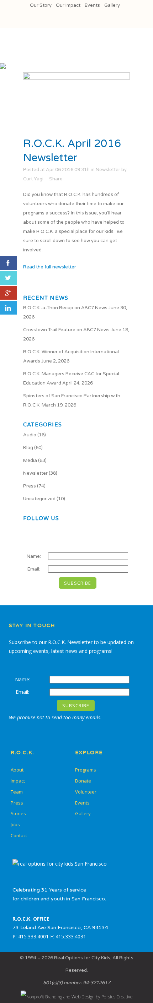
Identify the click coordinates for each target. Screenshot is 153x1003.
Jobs (15, 824)
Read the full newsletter (49, 267)
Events (92, 5)
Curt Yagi (33, 179)
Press (29, 486)
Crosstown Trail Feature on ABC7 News (66, 330)
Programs (85, 770)
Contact (19, 835)
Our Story (41, 5)
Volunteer (85, 792)
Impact (18, 781)
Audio (29, 435)
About (17, 770)
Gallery (112, 5)
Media (30, 460)
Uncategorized (39, 499)
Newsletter (108, 170)
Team (17, 792)
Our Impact (68, 5)
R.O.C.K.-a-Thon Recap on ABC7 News (65, 308)
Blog (28, 448)
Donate (83, 781)
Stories (18, 813)
